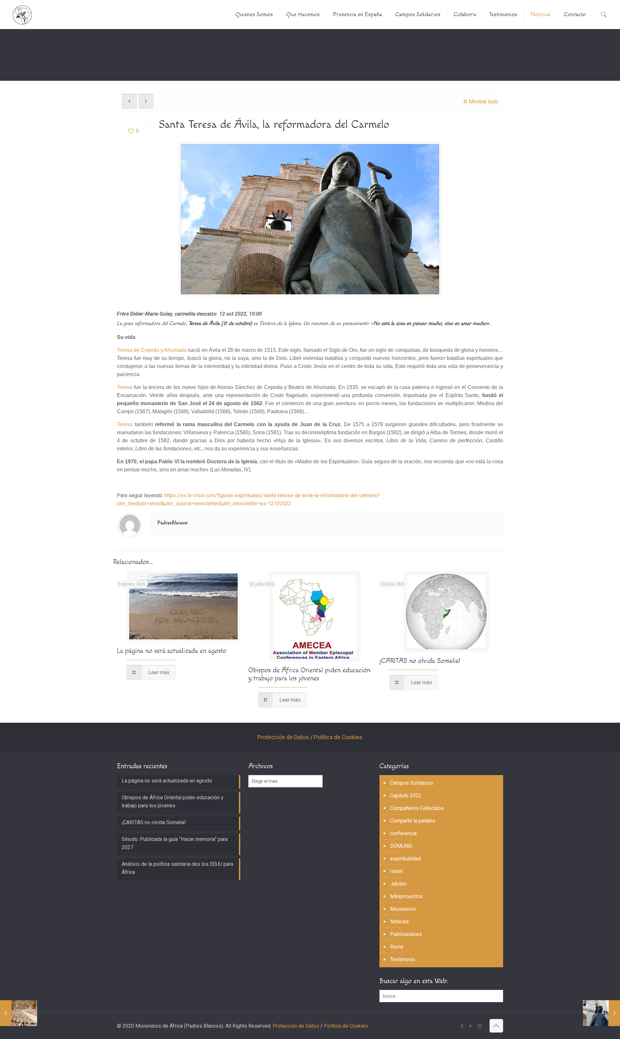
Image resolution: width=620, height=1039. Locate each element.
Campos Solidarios (411, 783)
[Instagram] (479, 1026)
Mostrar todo (483, 102)
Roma (396, 947)
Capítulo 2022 (405, 795)
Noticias (399, 921)
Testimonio (402, 959)
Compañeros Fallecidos (417, 808)
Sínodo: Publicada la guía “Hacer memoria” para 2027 (175, 843)
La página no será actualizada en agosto (171, 651)
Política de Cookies (338, 737)
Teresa (124, 387)
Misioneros (403, 909)
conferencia (403, 833)
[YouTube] (471, 1026)
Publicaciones (406, 934)
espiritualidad (405, 858)
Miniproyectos (406, 896)
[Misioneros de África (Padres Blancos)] (22, 14)
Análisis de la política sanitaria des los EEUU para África (177, 868)
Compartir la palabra (412, 821)
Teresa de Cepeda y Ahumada (151, 350)
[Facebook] (462, 1026)
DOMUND (401, 846)
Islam (396, 871)
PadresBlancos (172, 523)
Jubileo (398, 884)
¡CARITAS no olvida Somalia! (419, 661)
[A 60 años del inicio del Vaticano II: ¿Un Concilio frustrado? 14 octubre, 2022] (18, 1013)
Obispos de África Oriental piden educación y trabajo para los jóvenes (309, 674)
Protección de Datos (283, 737)
